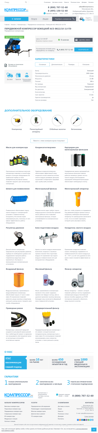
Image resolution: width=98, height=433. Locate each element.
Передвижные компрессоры (13, 411)
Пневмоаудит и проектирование (41, 409)
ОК (94, 430)
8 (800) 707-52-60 (58, 7)
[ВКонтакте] (78, 420)
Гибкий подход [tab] (13, 367)
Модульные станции (10, 419)
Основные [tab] (42, 64)
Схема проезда (89, 416)
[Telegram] (93, 420)
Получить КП (83, 50)
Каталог (17, 19)
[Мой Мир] (82, 420)
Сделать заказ (84, 40)
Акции (60, 409)
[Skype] (90, 420)
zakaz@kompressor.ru (86, 7)
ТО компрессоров (36, 416)
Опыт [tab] (8, 358)
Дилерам (84, 2)
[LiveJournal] (84, 420)
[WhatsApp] (88, 420)
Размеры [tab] (71, 64)
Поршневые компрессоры (12, 409)
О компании (47, 2)
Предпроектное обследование (40, 406)
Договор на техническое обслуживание (15, 65)
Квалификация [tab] (13, 362)
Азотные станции (9, 421)
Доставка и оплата (57, 2)
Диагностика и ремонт (38, 414)
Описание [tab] (85, 64)
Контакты (91, 2)
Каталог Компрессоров (14, 403)
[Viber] (86, 420)
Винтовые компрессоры (12, 406)
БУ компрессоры (9, 416)
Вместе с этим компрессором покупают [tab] (49, 140)
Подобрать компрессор (63, 19)
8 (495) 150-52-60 (58, 10)
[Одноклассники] (80, 420)
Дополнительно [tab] (56, 64)
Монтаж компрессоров (38, 411)
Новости (66, 2)
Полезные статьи (75, 2)
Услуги (34, 403)
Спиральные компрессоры (12, 414)
